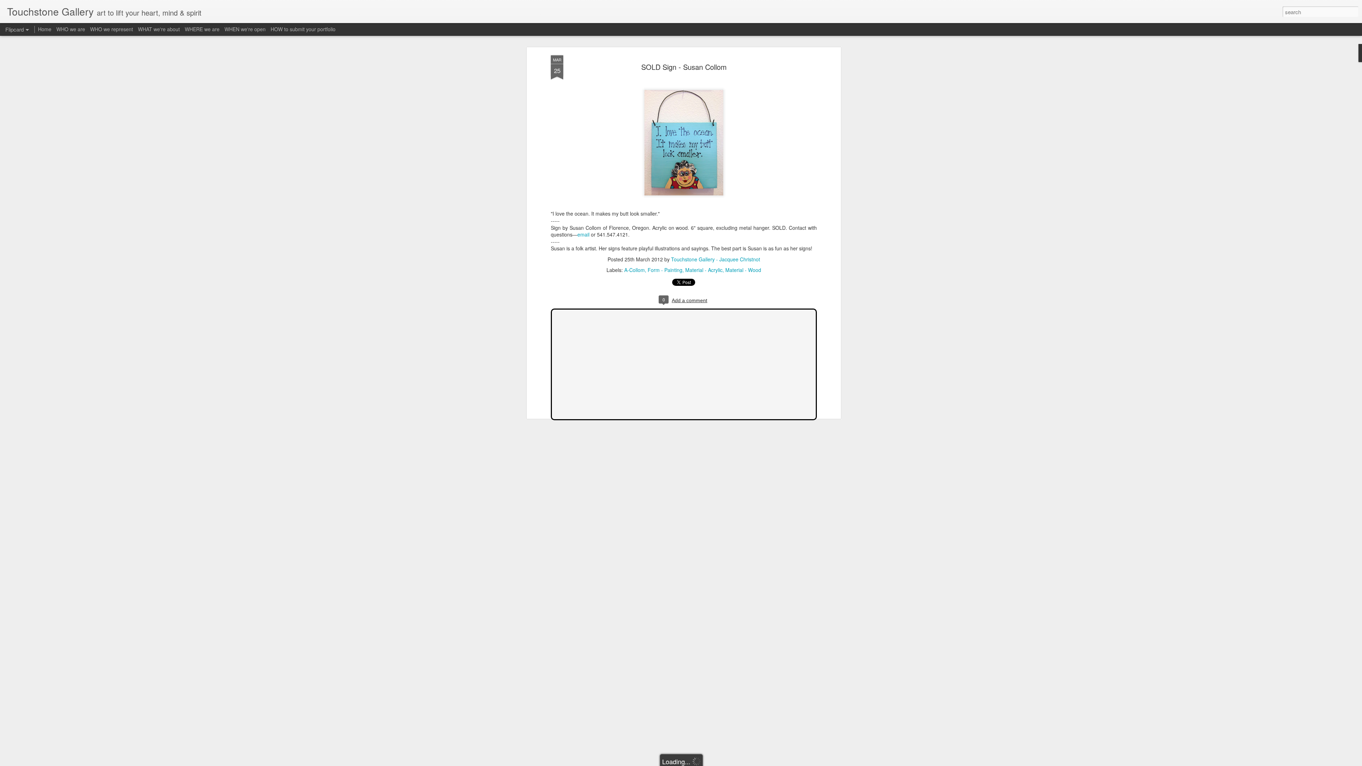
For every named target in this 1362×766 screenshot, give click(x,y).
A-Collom (634, 269)
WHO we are (70, 29)
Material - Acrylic (703, 269)
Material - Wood (743, 269)
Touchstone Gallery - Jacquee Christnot (715, 259)
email (583, 234)
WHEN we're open (245, 29)
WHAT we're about (159, 29)
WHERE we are (202, 29)
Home (44, 29)
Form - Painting (665, 269)
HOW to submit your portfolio (303, 29)
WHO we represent (111, 29)
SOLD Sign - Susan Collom (684, 67)
